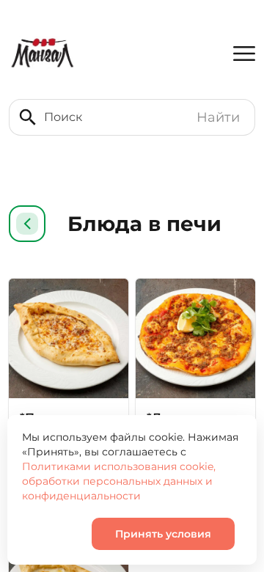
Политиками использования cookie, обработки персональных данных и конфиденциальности (119, 481)
